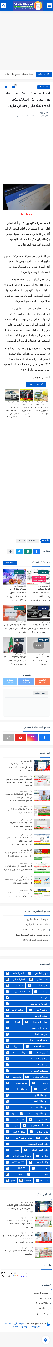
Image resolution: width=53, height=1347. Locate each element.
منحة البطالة (39, 1131)
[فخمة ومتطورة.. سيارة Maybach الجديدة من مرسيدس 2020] (12, 395)
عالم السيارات (39, 1119)
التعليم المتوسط (37, 1022)
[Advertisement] (26, 41)
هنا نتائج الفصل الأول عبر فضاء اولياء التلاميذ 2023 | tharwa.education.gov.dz (18, 797)
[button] (36, 551)
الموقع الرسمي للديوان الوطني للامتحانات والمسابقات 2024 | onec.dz (19, 782)
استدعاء (14, 985)
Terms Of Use (42, 1303)
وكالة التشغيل (39, 1162)
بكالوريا (13, 1046)
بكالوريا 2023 (15, 1052)
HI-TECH (21, 541)
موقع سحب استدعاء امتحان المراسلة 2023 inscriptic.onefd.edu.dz (19, 841)
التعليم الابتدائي (39, 1010)
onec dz (42, 1180)
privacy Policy (42, 1308)
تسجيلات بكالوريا (37, 1077)
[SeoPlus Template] (48, 1324)
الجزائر (13, 1022)
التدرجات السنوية (18, 991)
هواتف (42, 1156)
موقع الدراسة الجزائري (37, 919)
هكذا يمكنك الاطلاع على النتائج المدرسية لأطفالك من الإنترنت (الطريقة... (18, 74)
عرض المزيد (10, 563)
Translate (23, 1276)
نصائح (13, 1150)
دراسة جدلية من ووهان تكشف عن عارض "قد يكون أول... (14, 629)
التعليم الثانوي (15, 1010)
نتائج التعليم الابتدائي (19, 1138)
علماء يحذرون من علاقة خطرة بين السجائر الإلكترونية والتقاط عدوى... (16, 595)
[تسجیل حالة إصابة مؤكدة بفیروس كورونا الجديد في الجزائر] (26, 395)
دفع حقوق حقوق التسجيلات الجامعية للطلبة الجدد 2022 (20, 895)
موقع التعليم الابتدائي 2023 (35, 940)
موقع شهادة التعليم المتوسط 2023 (32, 934)
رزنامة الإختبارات (18, 1089)
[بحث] (3, 5)
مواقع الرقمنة (15, 1131)
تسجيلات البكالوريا (27, 1058)
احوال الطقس (38, 973)
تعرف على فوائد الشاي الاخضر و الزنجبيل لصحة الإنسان (41, 409)
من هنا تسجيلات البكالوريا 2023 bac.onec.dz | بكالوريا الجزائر (18, 854)
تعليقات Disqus (10, 681)
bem (40, 1168)
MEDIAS (38, 1174)
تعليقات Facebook (26, 681)
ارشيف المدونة (42, 1313)
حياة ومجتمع (16, 1083)
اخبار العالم (38, 985)
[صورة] (42, 765)
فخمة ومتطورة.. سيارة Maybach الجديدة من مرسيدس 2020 (12, 411)
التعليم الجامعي (27, 1016)
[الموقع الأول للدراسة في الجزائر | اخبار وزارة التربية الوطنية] (28, 6)
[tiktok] (8, 737)
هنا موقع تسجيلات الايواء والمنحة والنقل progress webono (21, 826)
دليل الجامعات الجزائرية (37, 924)
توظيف (40, 1083)
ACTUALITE (43, 87)
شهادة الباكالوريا (27, 1095)
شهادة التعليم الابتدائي (27, 1107)
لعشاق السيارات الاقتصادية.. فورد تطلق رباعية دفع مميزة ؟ (38, 629)
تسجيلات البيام (27, 1064)
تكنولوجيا (14, 1077)
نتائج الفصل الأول (36, 1150)
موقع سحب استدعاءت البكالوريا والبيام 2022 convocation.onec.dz (39, 595)
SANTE (25, 1180)
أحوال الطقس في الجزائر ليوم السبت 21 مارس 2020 (39, 661)
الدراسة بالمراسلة (27, 1034)
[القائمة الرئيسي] (49, 5)
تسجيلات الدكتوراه (27, 1070)
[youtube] (20, 737)
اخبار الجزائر (15, 979)
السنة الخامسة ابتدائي (27, 1040)
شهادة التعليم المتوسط (34, 1113)
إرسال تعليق (40, 693)
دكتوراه (41, 1089)
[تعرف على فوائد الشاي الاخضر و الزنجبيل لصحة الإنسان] (41, 395)
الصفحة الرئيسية (41, 1293)
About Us (44, 1298)
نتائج (42, 1138)
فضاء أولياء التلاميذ (36, 1125)
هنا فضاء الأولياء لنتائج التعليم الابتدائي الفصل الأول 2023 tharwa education (19, 767)
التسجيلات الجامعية (27, 1003)
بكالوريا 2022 (39, 1052)
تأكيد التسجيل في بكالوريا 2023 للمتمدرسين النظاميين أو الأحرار (18, 868)
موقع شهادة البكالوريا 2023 (35, 929)
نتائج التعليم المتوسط (27, 1144)
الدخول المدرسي (27, 1028)
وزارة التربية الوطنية (18, 1156)
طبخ (11, 1113)
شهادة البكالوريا (27, 1101)
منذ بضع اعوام (41, 401)
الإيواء (42, 991)
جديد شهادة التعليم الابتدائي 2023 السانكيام (20, 811)
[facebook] (44, 737)
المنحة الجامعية (37, 1046)
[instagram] (32, 737)
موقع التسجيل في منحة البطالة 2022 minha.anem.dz (18, 881)
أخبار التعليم (15, 973)
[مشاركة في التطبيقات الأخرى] (10, 551)
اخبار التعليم (39, 979)
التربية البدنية (27, 997)
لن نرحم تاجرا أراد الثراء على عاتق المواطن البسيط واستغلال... (15, 661)
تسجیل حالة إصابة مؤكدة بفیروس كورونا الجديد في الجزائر (27, 411)
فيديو (12, 1125)
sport (10, 1180)
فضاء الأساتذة (15, 1119)
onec (14, 1174)
